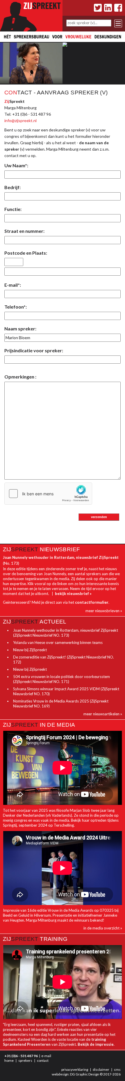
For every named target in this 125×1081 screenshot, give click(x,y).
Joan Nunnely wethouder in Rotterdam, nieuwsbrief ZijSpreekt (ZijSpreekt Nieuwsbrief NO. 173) (65, 633)
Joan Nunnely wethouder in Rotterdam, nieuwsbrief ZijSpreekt (61, 557)
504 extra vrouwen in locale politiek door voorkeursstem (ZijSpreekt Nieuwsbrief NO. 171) (61, 679)
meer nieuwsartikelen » (102, 714)
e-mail (46, 1056)
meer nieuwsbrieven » (103, 610)
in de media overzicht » (102, 928)
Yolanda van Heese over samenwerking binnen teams (58, 642)
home (9, 1060)
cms (117, 1069)
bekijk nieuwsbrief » (73, 593)
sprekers (25, 1060)
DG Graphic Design (84, 1074)
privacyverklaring (74, 1069)
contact (43, 1060)
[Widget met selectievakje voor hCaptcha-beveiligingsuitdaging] (48, 494)
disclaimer (101, 1069)
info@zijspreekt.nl (20, 120)
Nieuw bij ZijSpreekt (30, 649)
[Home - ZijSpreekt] (31, 15)
